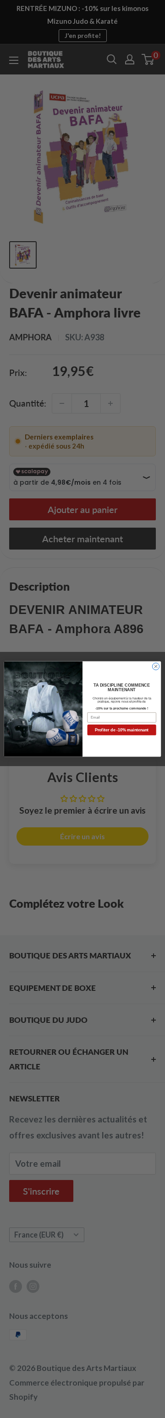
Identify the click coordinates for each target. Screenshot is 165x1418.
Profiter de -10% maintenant (121, 730)
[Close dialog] (155, 666)
